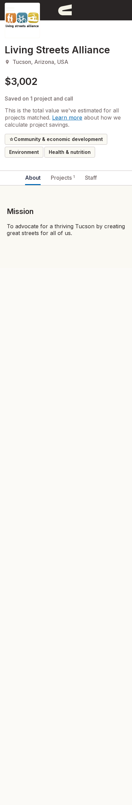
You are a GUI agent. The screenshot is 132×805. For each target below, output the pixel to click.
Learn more (67, 117)
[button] (10, 10)
